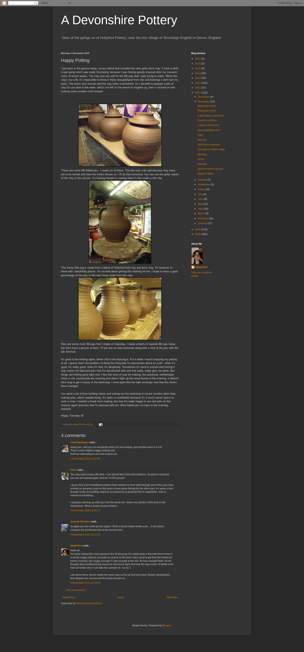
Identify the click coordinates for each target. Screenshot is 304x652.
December (204, 96)
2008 (198, 234)
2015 (198, 68)
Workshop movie (206, 105)
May (200, 204)
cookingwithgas (79, 442)
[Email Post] (100, 424)
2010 (198, 92)
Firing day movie (206, 110)
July (200, 194)
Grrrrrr (200, 159)
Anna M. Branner (80, 521)
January (203, 223)
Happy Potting (205, 173)
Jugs (200, 134)
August (202, 189)
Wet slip (201, 139)
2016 (198, 63)
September (204, 184)
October (202, 179)
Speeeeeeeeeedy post (210, 168)
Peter (73, 469)
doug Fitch (76, 545)
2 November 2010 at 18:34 (85, 582)
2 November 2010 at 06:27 (85, 510)
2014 (198, 73)
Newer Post (68, 597)
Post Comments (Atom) (89, 603)
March (202, 213)
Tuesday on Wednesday (211, 149)
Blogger (167, 625)
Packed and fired (207, 120)
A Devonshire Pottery (119, 20)
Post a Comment (75, 590)
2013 (198, 78)
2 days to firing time (208, 125)
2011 (198, 87)
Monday (202, 154)
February (203, 218)
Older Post (172, 597)
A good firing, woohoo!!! (210, 115)
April (201, 208)
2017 (198, 58)
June (201, 199)
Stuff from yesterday (208, 144)
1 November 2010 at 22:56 (85, 458)
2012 (198, 83)
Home (120, 597)
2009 (198, 229)
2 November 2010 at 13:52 (85, 534)
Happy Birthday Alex (208, 130)
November (204, 101)
